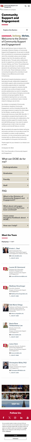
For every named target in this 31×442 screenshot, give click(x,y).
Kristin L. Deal (14, 248)
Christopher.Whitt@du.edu (18, 370)
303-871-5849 (15, 355)
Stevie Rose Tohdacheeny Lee (15, 324)
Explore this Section (10, 30)
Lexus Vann (13, 344)
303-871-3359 (15, 316)
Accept (15, 435)
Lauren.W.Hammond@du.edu (19, 276)
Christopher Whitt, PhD (18, 362)
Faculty (6, 179)
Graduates (7, 173)
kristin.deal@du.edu (16, 256)
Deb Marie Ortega (16, 305)
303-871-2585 (15, 296)
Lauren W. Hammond (17, 267)
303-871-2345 (15, 372)
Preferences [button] (8, 431)
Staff (5, 185)
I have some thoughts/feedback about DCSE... (14, 217)
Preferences (15, 438)
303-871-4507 (15, 337)
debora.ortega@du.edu (17, 313)
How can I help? (10, 225)
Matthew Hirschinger (17, 286)
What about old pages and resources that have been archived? (13, 208)
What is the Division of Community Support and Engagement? (14, 198)
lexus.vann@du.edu (16, 353)
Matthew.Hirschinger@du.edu (19, 293)
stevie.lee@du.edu (16, 334)
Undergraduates (10, 167)
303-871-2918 (15, 258)
